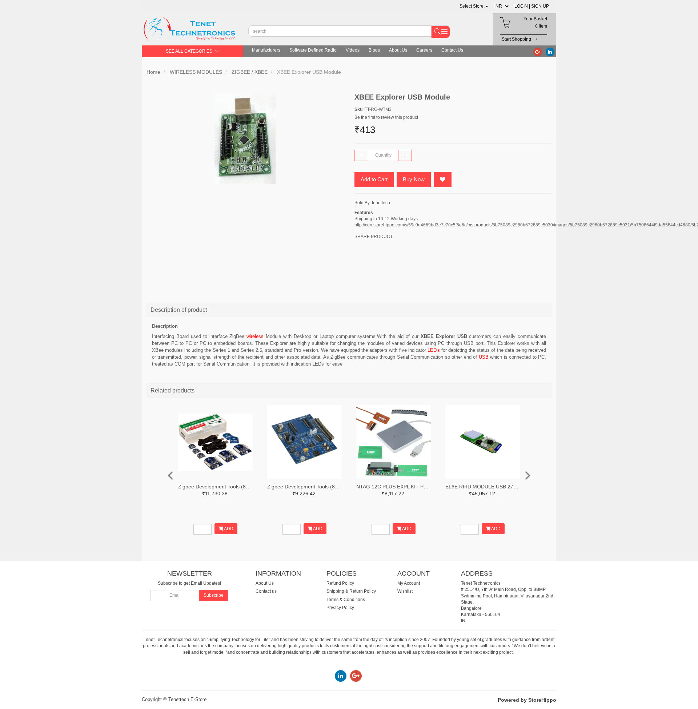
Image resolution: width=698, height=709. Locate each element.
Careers (424, 50)
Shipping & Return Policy (351, 591)
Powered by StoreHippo (527, 700)
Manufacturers (266, 50)
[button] (474, 6)
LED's (434, 350)
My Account (408, 583)
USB (484, 357)
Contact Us (452, 50)
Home (153, 72)
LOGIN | (522, 6)
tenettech (381, 202)
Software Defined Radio (313, 50)
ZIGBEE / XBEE (250, 72)
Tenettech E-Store (187, 699)
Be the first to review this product (386, 117)
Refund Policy (340, 583)
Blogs (374, 50)
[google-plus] (537, 51)
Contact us (266, 591)
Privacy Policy (340, 607)
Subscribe (214, 595)
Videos (353, 50)
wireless (255, 336)
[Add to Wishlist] (443, 179)
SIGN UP (540, 6)
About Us (398, 50)
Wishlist (405, 591)
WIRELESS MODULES (196, 72)
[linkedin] (550, 51)
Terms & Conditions (345, 599)
